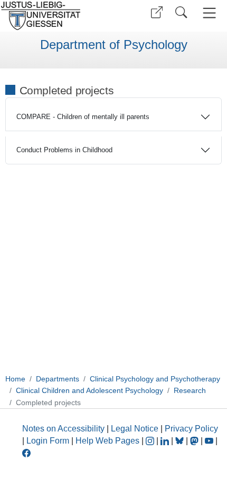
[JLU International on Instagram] (151, 440)
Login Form (47, 440)
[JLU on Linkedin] (165, 440)
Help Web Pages (107, 440)
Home (15, 379)
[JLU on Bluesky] (180, 440)
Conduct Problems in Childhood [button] (64, 150)
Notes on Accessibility (64, 428)
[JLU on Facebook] (26, 452)
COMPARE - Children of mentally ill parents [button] (82, 117)
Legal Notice (134, 428)
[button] (157, 12)
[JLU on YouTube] (210, 440)
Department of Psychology (113, 45)
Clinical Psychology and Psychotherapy (155, 379)
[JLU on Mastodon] (195, 440)
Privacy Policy (191, 428)
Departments (57, 379)
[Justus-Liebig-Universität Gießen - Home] (55, 16)
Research (190, 390)
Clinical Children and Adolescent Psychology (89, 390)
